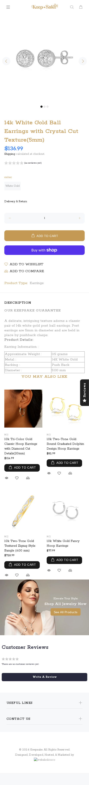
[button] (23, 163)
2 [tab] (44, 107)
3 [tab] (47, 107)
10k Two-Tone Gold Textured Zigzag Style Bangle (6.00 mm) (19, 546)
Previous (6, 61)
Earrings (37, 283)
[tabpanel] (44, 58)
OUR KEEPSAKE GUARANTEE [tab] (32, 310)
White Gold (12, 186)
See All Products (66, 612)
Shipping (9, 154)
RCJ (6, 434)
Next (83, 61)
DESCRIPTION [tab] (17, 302)
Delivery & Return (15, 201)
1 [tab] (41, 107)
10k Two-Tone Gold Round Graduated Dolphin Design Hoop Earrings (65, 444)
